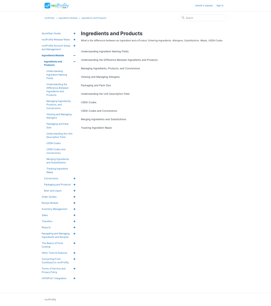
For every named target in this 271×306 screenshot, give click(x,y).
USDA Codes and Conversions (99, 110)
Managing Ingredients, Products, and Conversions (110, 68)
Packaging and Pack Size (96, 85)
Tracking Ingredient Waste (96, 127)
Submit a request (204, 5)
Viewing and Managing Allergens (100, 76)
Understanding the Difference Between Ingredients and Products (119, 59)
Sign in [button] (219, 5)
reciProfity (50, 18)
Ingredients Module (68, 18)
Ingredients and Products (94, 18)
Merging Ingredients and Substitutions (103, 119)
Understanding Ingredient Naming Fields (105, 51)
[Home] (57, 5)
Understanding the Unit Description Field (105, 93)
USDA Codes (88, 102)
